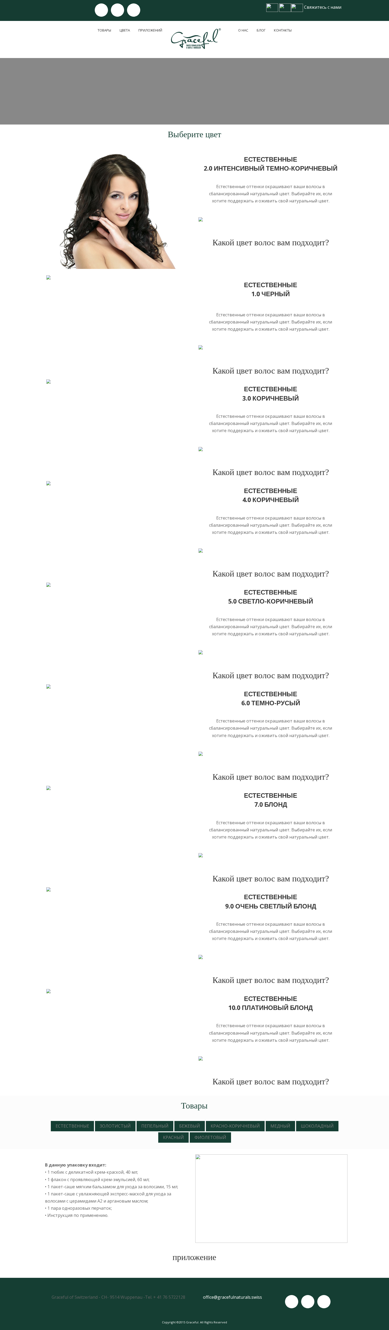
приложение (194, 1257)
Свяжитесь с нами (322, 7)
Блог (261, 30)
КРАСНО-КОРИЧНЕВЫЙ (235, 1126)
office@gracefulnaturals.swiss (232, 1297)
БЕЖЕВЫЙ (189, 1126)
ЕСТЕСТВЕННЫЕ (72, 1126)
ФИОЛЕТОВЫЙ (210, 1137)
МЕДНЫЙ (280, 1126)
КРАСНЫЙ (173, 1137)
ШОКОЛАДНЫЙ (317, 1126)
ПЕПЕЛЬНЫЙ (155, 1126)
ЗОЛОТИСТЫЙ (115, 1126)
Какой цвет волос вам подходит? (270, 242)
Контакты (283, 30)
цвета (125, 30)
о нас (243, 30)
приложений (150, 30)
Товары (104, 30)
